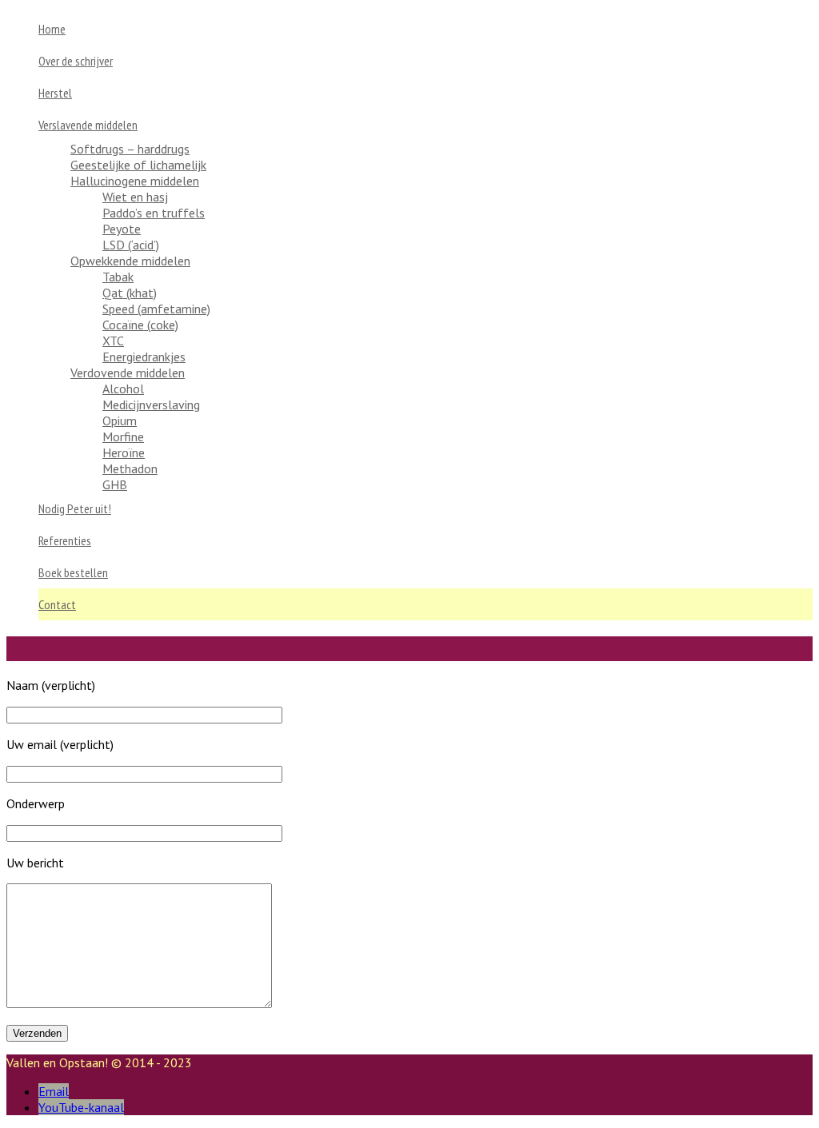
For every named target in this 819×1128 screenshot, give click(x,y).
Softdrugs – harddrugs (130, 149)
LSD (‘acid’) (130, 245)
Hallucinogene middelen (134, 181)
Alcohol (123, 389)
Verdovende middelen (127, 373)
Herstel (55, 93)
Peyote (121, 229)
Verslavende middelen (88, 125)
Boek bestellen (73, 572)
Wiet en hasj (135, 197)
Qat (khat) (129, 293)
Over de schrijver (75, 61)
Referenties (64, 540)
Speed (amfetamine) (156, 309)
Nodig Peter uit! (74, 508)
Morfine (123, 436)
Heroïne (123, 452)
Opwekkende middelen (130, 261)
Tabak (118, 277)
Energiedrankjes (144, 357)
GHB (114, 484)
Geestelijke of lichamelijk (138, 165)
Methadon (130, 468)
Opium (119, 420)
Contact (57, 604)
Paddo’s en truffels (153, 213)
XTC (113, 341)
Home (52, 29)
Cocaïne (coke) (140, 325)
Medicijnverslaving (151, 405)
